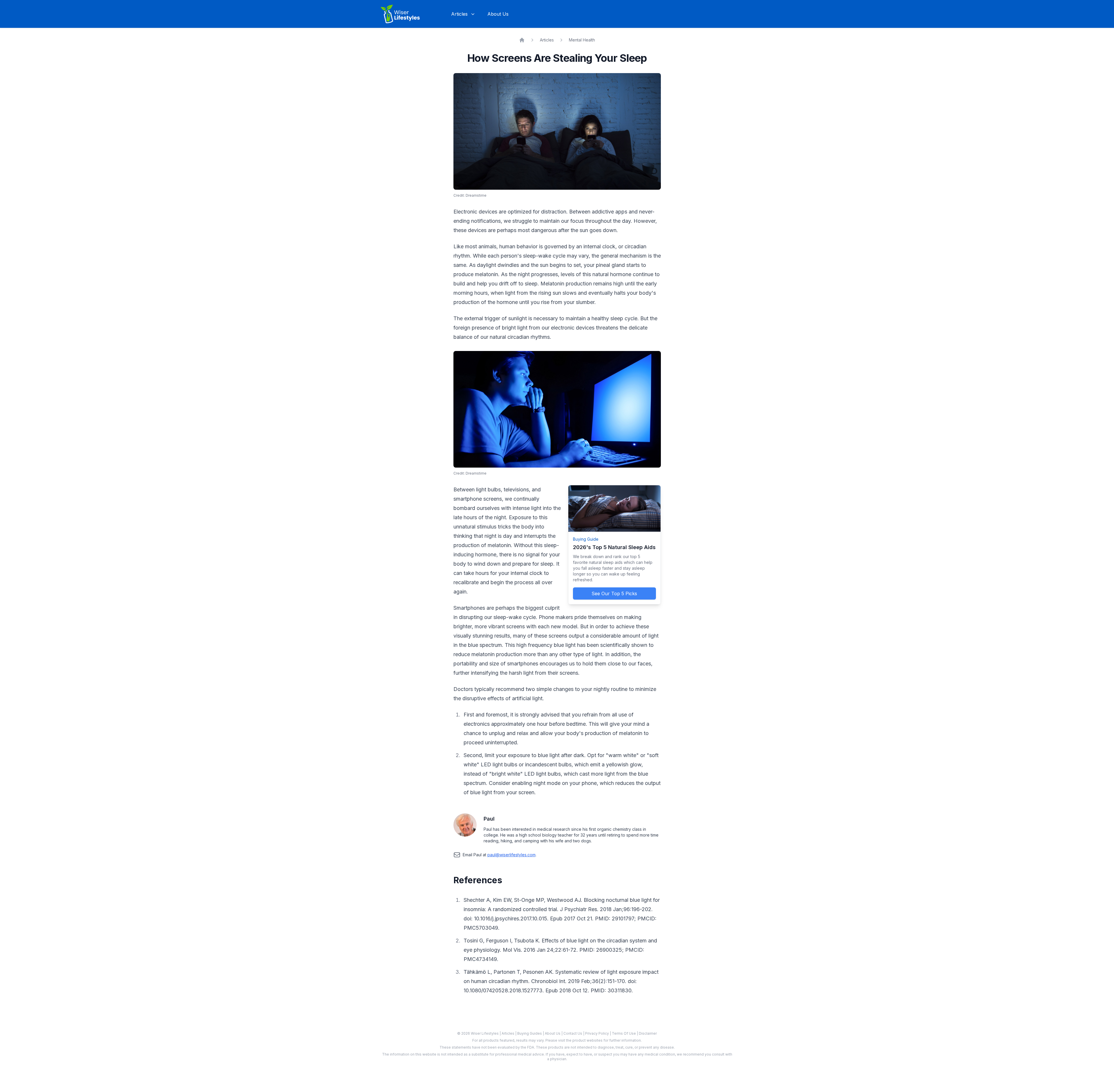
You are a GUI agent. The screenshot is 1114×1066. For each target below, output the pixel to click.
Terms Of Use (624, 1033)
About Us (498, 14)
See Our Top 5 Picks (614, 593)
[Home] (522, 40)
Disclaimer (648, 1033)
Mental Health (582, 39)
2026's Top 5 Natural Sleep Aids (614, 547)
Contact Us (573, 1033)
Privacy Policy (597, 1033)
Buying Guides (530, 1033)
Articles (547, 39)
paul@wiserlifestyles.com (511, 854)
